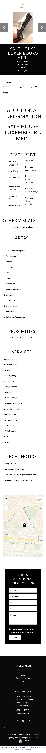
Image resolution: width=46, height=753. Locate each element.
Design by (26, 741)
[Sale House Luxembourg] (23, 27)
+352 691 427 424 (23, 710)
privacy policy (15, 632)
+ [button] (6, 498)
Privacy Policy (39, 747)
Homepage (7, 82)
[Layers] (39, 499)
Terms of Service (22, 749)
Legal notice (36, 734)
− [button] (6, 502)
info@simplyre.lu (23, 713)
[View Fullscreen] (6, 508)
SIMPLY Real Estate (23, 696)
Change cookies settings (30, 737)
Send (15, 638)
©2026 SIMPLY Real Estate (17, 734)
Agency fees (13, 737)
